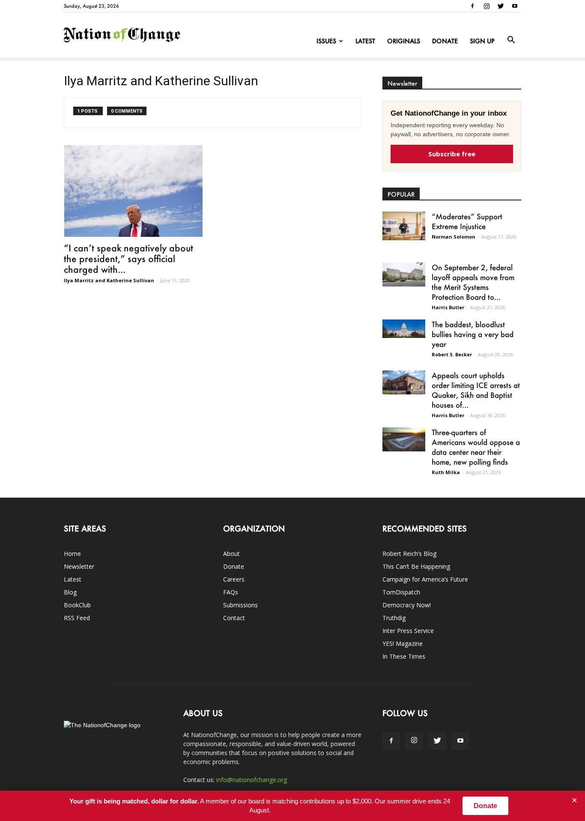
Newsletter (79, 566)
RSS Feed (77, 618)
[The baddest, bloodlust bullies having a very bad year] (403, 328)
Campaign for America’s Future (425, 579)
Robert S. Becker (452, 354)
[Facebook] (472, 6)
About (231, 553)
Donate (445, 41)
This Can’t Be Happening (416, 566)
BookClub (77, 605)
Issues (326, 41)
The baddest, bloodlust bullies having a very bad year (472, 334)
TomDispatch (401, 592)
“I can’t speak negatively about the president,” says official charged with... (128, 258)
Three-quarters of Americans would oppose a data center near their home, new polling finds (476, 446)
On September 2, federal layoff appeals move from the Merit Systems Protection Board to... (473, 282)
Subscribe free (451, 153)
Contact (234, 618)
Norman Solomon (453, 236)
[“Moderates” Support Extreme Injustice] (403, 226)
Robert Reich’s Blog (409, 553)
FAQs (230, 592)
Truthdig (394, 618)
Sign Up (482, 41)
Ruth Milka (446, 472)
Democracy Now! (406, 605)
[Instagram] (486, 6)
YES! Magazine (402, 643)
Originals (403, 41)
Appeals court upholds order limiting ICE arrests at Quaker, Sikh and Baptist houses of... (476, 389)
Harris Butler (448, 307)
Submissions (240, 605)
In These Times (403, 656)
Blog (70, 592)
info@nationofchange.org (251, 780)
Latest (365, 41)
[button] (511, 40)
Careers (234, 579)
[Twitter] (500, 6)
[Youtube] (514, 6)
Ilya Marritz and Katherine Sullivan (109, 280)
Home (72, 553)
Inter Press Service (408, 631)
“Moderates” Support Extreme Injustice (467, 221)
